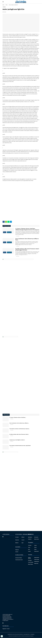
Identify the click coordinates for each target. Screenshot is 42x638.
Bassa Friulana (30, 564)
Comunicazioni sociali (19, 559)
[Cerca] (38, 2)
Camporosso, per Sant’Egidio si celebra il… (17, 439)
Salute (35, 549)
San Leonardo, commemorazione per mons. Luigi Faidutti (20, 445)
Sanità (35, 547)
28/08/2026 (17, 256)
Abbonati (16, 542)
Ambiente (29, 539)
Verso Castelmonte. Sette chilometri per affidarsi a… (19, 423)
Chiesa (4, 232)
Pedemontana (36, 561)
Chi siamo (17, 537)
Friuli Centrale (36, 559)
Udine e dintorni (29, 558)
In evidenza (9, 242)
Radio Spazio (36, 551)
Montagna (9, 232)
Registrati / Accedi (6, 628)
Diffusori (23, 537)
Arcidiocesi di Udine (18, 557)
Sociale (29, 551)
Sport (29, 549)
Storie (29, 547)
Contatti (16, 551)
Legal (22, 542)
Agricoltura (30, 537)
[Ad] (21, 200)
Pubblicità (17, 549)
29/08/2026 (11, 430)
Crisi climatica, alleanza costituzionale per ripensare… (19, 428)
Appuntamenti (36, 557)
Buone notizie (36, 539)
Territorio (29, 545)
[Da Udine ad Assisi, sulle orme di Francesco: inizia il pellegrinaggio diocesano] (8, 251)
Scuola (35, 545)
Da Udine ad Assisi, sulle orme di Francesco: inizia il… (19, 434)
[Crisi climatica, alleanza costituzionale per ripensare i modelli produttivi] (6, 430)
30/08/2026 (17, 236)
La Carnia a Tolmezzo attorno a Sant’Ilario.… (17, 417)
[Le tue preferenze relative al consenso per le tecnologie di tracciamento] (2, 636)
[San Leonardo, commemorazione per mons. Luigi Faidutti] (6, 447)
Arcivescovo (36, 537)
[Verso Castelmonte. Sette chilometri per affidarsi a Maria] (8, 241)
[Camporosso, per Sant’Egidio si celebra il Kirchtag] (6, 441)
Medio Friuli (36, 563)
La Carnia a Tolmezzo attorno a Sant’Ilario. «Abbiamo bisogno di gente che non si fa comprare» (27, 229)
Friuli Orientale (30, 562)
